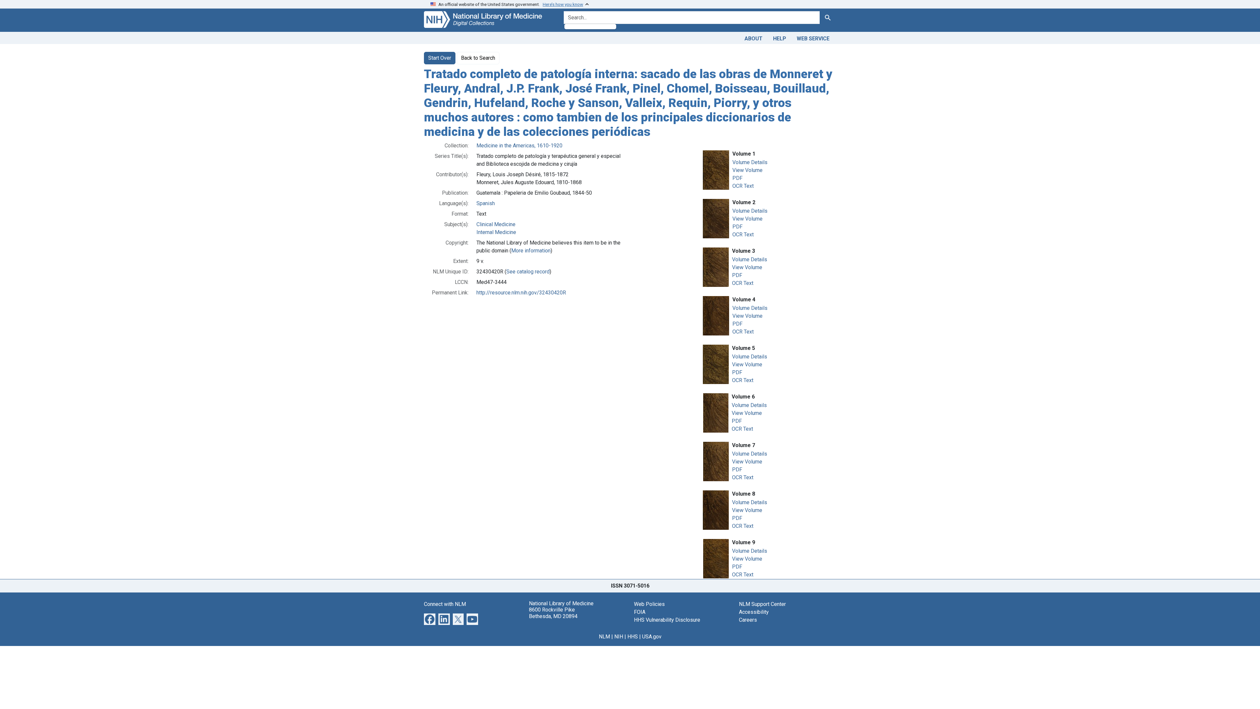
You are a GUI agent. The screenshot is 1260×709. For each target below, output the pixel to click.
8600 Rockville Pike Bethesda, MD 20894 (553, 613)
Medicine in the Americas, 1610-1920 (519, 145)
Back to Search (478, 58)
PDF (737, 178)
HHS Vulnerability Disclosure (667, 620)
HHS (632, 637)
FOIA (639, 612)
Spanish (485, 203)
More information (531, 250)
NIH (618, 637)
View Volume (747, 170)
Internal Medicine (496, 232)
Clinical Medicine (495, 224)
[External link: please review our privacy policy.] (429, 619)
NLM (604, 637)
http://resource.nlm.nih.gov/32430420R (521, 293)
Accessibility (754, 612)
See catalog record (528, 272)
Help (779, 38)
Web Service (813, 38)
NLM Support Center (762, 604)
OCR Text (743, 186)
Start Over (439, 58)
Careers (748, 620)
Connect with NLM (445, 604)
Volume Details (749, 162)
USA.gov (652, 637)
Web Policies (649, 604)
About (754, 38)
